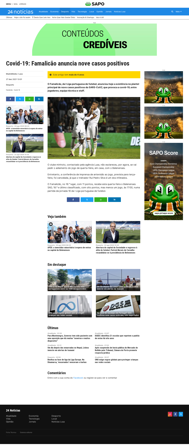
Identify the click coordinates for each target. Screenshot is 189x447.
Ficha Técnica (11, 432)
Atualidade (52, 333)
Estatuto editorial (26, 432)
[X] (181, 414)
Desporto (10, 85)
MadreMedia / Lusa (14, 74)
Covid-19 (17, 90)
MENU (8, 4)
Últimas (53, 328)
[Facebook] (175, 414)
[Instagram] (170, 414)
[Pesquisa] (172, 11)
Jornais (22, 4)
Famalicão (9, 90)
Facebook (78, 377)
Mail (16, 4)
